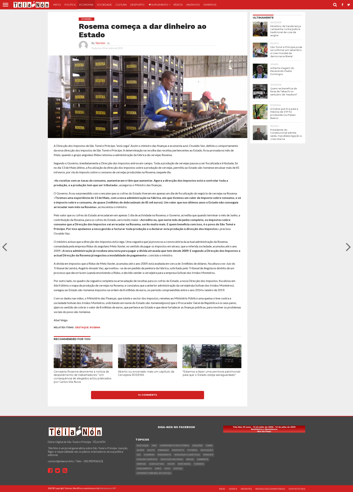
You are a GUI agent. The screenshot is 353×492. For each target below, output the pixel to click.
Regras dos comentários (270, 489)
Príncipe (208, 455)
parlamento (144, 468)
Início (57, 4)
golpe (170, 464)
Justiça (178, 468)
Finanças (163, 450)
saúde (140, 450)
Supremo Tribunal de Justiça (154, 473)
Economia (86, 4)
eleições (197, 445)
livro (158, 468)
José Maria (184, 464)
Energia (141, 464)
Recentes (246, 489)
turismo (199, 464)
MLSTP (151, 450)
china (209, 445)
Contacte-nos (297, 489)
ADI (138, 455)
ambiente (202, 459)
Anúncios (193, 4)
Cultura (121, 4)
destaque (82, 327)
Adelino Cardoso (147, 459)
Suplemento (159, 4)
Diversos (210, 4)
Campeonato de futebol (174, 445)
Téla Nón (100, 43)
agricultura (156, 464)
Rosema (95, 327)
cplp (167, 468)
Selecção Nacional (172, 459)
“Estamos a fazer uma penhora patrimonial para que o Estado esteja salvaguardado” (211, 373)
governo (149, 455)
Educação (207, 450)
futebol (192, 450)
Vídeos (178, 4)
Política (70, 4)
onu (154, 445)
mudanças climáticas (187, 455)
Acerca (233, 489)
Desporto (137, 4)
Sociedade (104, 4)
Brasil (190, 459)
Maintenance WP (108, 488)
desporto (178, 450)
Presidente (164, 455)
